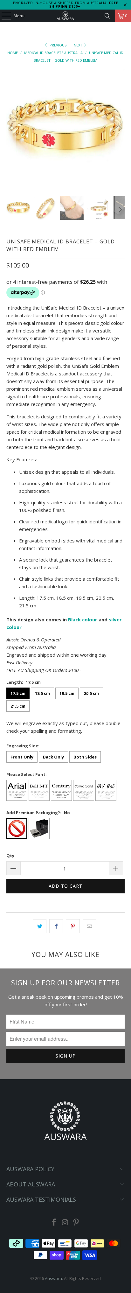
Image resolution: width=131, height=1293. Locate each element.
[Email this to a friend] (89, 926)
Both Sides (85, 757)
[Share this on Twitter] (39, 926)
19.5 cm (66, 693)
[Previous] (11, 128)
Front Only (21, 757)
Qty (10, 855)
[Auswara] (65, 16)
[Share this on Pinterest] (72, 926)
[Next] (120, 128)
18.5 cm (42, 693)
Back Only (53, 757)
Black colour (82, 619)
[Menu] (3, 16)
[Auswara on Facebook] (54, 1222)
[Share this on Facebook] (56, 926)
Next (78, 45)
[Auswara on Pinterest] (76, 1222)
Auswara (53, 1278)
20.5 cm (91, 693)
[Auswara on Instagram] (65, 1222)
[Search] (107, 16)
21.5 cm (17, 706)
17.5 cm (17, 693)
